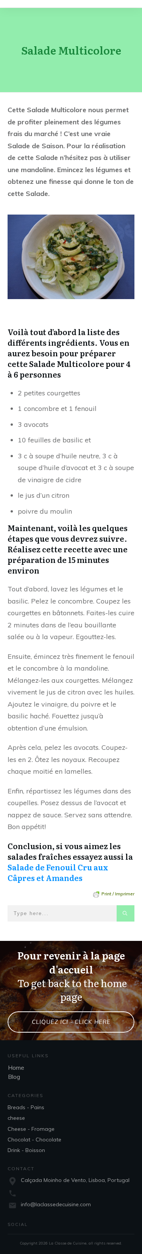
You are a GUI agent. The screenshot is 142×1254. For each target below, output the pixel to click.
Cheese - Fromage (31, 1128)
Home (16, 1067)
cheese (16, 1117)
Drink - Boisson (26, 1150)
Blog (14, 1076)
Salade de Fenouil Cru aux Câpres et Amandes (58, 872)
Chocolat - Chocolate (34, 1139)
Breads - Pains (26, 1107)
